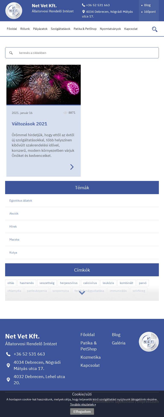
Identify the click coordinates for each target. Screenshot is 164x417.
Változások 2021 (29, 123)
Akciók (13, 213)
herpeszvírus (69, 283)
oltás (10, 283)
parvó (142, 283)
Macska (14, 239)
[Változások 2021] (43, 85)
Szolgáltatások (60, 29)
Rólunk (25, 29)
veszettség (47, 283)
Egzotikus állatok (20, 200)
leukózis (108, 283)
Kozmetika (91, 357)
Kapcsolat (131, 29)
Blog (147, 5)
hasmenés (27, 283)
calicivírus (90, 283)
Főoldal (12, 29)
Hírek (13, 226)
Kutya (13, 252)
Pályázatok (40, 29)
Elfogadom (82, 411)
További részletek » (83, 404)
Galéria (119, 343)
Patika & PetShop (85, 29)
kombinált (126, 283)
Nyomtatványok (110, 29)
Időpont (150, 12)
